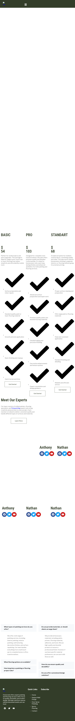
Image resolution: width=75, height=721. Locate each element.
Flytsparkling (15, 408)
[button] (48, 5)
